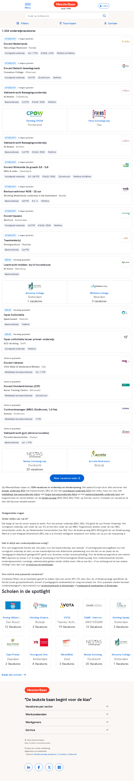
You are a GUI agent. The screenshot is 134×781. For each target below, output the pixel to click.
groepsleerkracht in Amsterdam (58, 585)
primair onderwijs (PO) (13, 490)
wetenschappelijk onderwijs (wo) (102, 494)
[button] (23, 23)
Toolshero (63, 754)
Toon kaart (69, 23)
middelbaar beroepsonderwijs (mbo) (21, 494)
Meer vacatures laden (65, 478)
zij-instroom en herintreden (39, 564)
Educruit (73, 754)
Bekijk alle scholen (12, 674)
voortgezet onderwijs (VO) (76, 490)
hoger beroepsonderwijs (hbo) (61, 494)
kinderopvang (49, 497)
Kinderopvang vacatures (45, 754)
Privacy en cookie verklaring (37, 748)
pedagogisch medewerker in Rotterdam (97, 585)
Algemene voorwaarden (36, 751)
